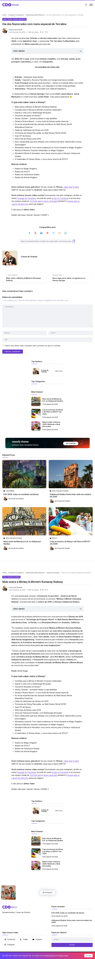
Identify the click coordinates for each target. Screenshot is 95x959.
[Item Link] (36, 401)
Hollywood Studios (53, 573)
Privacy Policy (49, 955)
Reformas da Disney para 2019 (28, 139)
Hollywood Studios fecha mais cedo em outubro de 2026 (70, 495)
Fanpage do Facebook (26, 198)
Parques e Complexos (16, 15)
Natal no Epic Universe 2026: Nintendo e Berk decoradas (51, 424)
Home (4, 15)
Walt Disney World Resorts (35, 15)
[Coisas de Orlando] (10, 5)
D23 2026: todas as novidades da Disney (21, 494)
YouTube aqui (35, 201)
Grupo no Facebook (60, 198)
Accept (88, 955)
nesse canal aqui (50, 201)
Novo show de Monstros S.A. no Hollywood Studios (52, 400)
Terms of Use (63, 955)
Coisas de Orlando (15, 30)
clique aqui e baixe (71, 187)
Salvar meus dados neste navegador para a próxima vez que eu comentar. (33, 346)
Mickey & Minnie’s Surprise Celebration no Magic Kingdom (39, 150)
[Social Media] (9, 939)
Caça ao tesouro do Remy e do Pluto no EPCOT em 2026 (52, 412)
